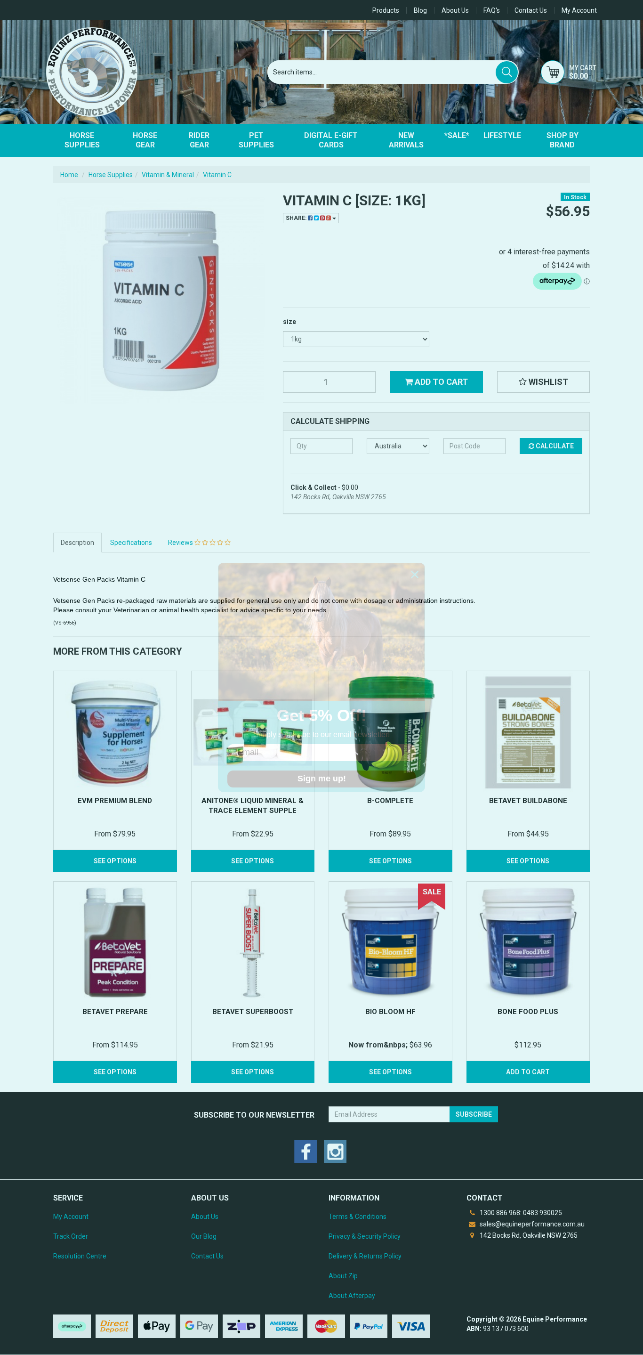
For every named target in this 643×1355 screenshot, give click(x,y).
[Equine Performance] (91, 72)
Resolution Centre (79, 1256)
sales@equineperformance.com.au (531, 1224)
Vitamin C (217, 175)
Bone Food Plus (528, 1011)
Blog (420, 10)
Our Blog (204, 1236)
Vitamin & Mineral (168, 175)
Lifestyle (502, 135)
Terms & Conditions (357, 1216)
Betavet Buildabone (528, 800)
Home (69, 175)
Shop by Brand (563, 140)
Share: (297, 218)
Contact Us (530, 10)
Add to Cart (440, 382)
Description (77, 542)
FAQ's (491, 10)
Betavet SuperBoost (252, 1011)
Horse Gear (145, 140)
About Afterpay (352, 1295)
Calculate (554, 446)
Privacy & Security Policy (365, 1236)
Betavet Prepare (115, 1011)
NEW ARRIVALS (406, 140)
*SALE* (456, 135)
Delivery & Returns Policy (365, 1256)
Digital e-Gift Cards (331, 140)
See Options (115, 861)
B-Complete (390, 800)
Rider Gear (199, 140)
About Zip (343, 1276)
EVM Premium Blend (115, 800)
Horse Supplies (82, 140)
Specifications (131, 542)
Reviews (181, 542)
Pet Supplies (256, 140)
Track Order (70, 1236)
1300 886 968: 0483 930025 (520, 1213)
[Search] (507, 72)
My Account (70, 1216)
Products (385, 10)
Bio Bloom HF (390, 1011)
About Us (455, 10)
